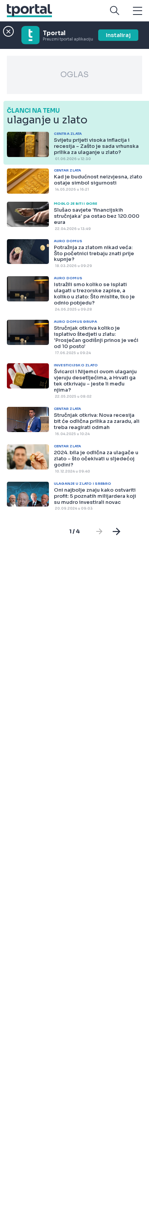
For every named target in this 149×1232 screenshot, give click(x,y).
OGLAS (74, 74)
